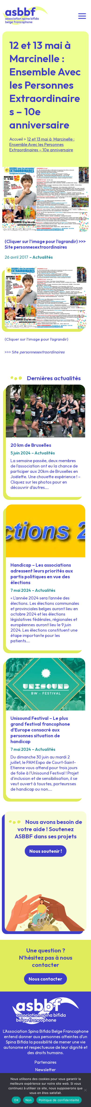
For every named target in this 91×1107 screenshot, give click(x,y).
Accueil (16, 139)
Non (28, 1100)
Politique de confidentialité (59, 1100)
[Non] (85, 1090)
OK (16, 1100)
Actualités (42, 257)
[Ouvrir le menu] (82, 15)
